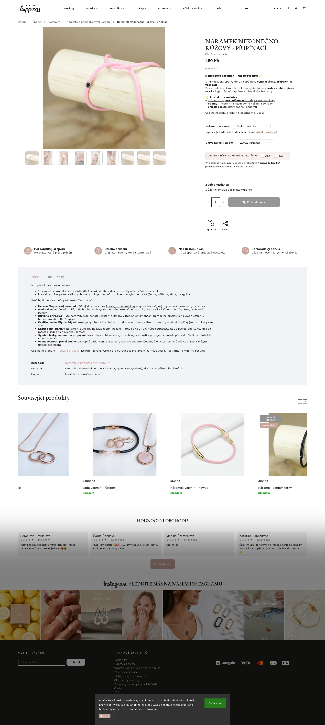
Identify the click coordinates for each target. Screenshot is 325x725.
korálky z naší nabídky (120, 306)
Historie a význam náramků (131, 676)
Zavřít (284, 235)
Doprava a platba (125, 663)
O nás (117, 688)
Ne (281, 155)
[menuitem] (72, 8)
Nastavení (104, 716)
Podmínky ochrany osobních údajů (135, 684)
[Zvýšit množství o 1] (223, 202)
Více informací (147, 709)
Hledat (75, 662)
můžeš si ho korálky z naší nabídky (241, 100)
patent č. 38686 (70, 350)
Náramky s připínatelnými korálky (87, 362)
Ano (267, 155)
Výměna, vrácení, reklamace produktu (137, 668)
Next (305, 401)
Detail (71, 482)
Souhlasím (215, 703)
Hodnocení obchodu (162, 520)
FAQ (117, 692)
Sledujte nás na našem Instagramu (175, 584)
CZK (276, 8)
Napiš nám (120, 659)
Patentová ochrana (126, 672)
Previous (300, 401)
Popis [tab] (35, 277)
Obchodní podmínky (127, 680)
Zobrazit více (162, 564)
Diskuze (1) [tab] (56, 277)
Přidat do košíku (256, 202)
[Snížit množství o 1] (207, 202)
